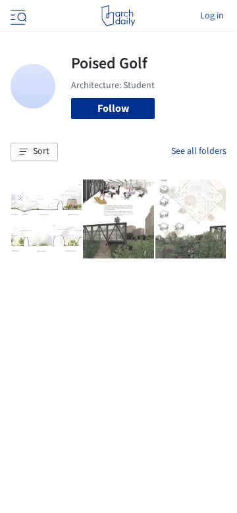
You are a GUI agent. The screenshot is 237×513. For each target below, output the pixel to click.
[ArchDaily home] (118, 15)
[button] (34, 152)
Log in (212, 15)
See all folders (198, 151)
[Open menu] (17, 16)
